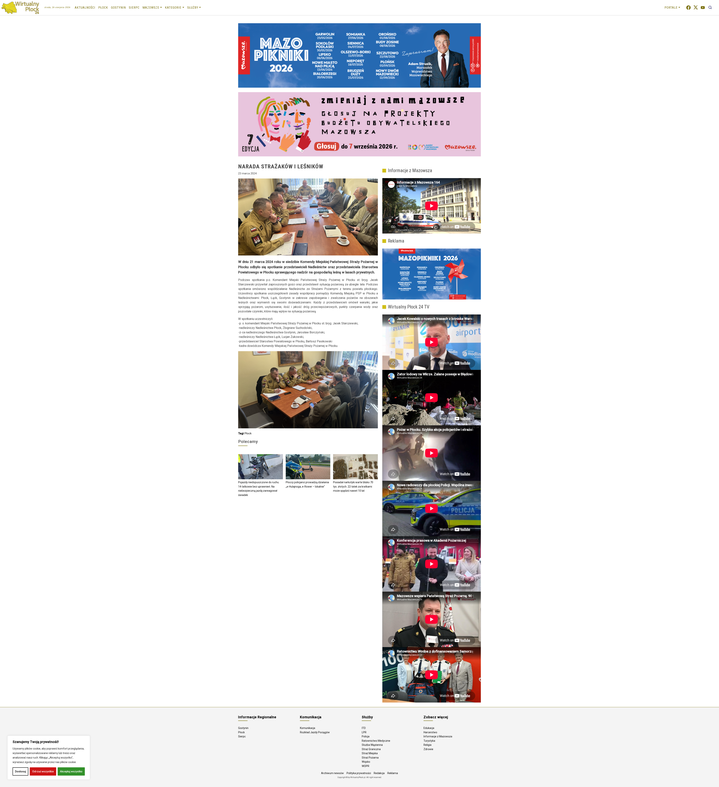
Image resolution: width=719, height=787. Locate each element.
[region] (48, 758)
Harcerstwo (430, 732)
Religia (427, 744)
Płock (103, 7)
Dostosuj (20, 771)
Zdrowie (428, 749)
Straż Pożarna (370, 757)
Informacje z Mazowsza (438, 736)
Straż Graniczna (371, 749)
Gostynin (118, 7)
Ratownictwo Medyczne (376, 740)
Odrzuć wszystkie (43, 771)
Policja (365, 736)
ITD (364, 728)
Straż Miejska (370, 753)
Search (710, 7)
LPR (364, 732)
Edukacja (429, 728)
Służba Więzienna (372, 744)
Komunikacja (307, 728)
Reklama (392, 773)
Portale (671, 7)
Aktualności (85, 7)
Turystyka (429, 740)
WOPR (365, 766)
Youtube (703, 7)
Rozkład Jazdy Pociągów (315, 732)
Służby (192, 7)
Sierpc (134, 7)
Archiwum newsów (332, 773)
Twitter (696, 7)
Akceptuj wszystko (71, 771)
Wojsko (366, 761)
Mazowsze (150, 7)
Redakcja (379, 773)
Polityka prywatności (359, 773)
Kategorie (173, 7)
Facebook (688, 7)
